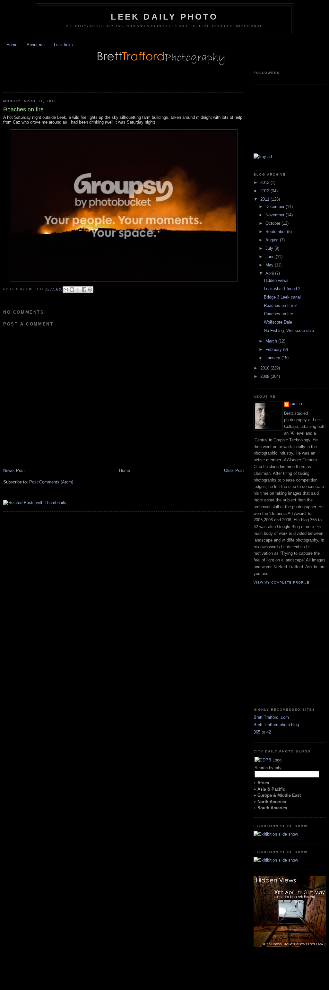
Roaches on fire (278, 313)
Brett (296, 404)
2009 (265, 376)
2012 (265, 190)
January (273, 357)
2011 (265, 199)
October (273, 223)
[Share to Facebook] (84, 289)
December (275, 206)
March (271, 341)
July (269, 248)
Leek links (63, 44)
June (270, 256)
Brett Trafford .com (271, 717)
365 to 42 (262, 732)
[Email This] (66, 289)
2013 (265, 182)
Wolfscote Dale (278, 322)
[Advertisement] (78, 75)
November (275, 215)
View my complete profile (281, 582)
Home (11, 44)
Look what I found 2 (282, 288)
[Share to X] (78, 289)
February (274, 349)
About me (36, 44)
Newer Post (14, 470)
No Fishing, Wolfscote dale (289, 330)
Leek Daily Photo (164, 17)
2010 (265, 368)
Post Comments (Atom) (51, 482)
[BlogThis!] (72, 289)
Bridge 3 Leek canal (282, 297)
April (270, 273)
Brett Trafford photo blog (276, 724)
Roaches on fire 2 (280, 305)
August (272, 240)
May (270, 265)
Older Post (234, 470)
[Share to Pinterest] (90, 289)
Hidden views (276, 280)
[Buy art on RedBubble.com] (263, 156)
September (276, 231)
